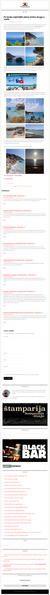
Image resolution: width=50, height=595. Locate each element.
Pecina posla (25, 5)
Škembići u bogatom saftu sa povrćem (13, 485)
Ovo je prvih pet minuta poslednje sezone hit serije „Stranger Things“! (19, 513)
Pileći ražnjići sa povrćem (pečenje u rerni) (13, 504)
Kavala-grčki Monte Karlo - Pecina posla (13, 227)
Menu (26, 11)
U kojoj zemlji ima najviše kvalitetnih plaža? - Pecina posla (17, 260)
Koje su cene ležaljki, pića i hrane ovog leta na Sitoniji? (16, 535)
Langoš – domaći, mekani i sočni (11, 501)
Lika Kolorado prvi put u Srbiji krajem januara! (14, 510)
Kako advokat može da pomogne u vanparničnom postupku (17, 519)
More (22, 186)
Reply (4, 203)
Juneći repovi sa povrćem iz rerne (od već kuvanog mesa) (17, 488)
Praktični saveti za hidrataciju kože (12, 482)
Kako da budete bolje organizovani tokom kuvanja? (15, 494)
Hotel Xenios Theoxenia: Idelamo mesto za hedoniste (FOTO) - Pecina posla (22, 312)
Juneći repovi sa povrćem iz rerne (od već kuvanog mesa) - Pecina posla (20, 559)
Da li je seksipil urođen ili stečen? (11, 526)
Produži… (16, 398)
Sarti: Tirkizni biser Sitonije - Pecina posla (13, 195)
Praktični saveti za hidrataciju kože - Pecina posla (15, 554)
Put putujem (10, 183)
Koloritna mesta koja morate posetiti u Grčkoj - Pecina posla (18, 243)
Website (5, 366)
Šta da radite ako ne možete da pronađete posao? (15, 516)
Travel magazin (18, 175)
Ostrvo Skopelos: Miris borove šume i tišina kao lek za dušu (17, 523)
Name (5, 353)
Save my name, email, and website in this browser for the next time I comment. (21, 374)
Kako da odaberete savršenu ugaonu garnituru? (15, 491)
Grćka (19, 186)
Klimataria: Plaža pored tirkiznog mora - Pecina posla (16, 210)
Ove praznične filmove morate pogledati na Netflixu (16, 507)
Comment (6, 336)
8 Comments (19, 21)
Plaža (30, 186)
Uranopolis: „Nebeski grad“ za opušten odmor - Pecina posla (18, 291)
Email (5, 359)
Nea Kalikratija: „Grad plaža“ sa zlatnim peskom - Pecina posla (18, 275)
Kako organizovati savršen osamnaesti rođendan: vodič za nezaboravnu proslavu (22, 532)
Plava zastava (26, 186)
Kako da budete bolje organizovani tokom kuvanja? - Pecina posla (19, 564)
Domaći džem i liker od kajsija (10, 479)
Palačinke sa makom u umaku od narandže (13, 498)
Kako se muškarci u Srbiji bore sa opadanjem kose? (15, 476)
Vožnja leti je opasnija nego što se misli (13, 529)
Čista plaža (15, 186)
